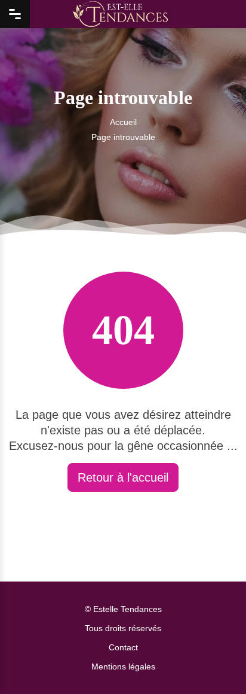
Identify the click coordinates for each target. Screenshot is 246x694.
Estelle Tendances (127, 609)
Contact (123, 647)
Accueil (123, 122)
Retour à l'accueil (123, 477)
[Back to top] (213, 661)
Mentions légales (123, 666)
